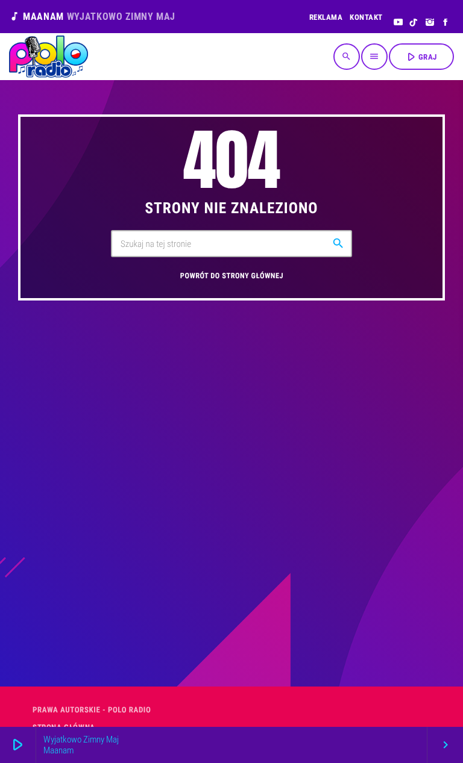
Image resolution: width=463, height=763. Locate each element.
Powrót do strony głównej (231, 276)
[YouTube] (398, 23)
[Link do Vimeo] (48, 57)
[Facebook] (446, 23)
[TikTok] (414, 23)
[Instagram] (430, 23)
